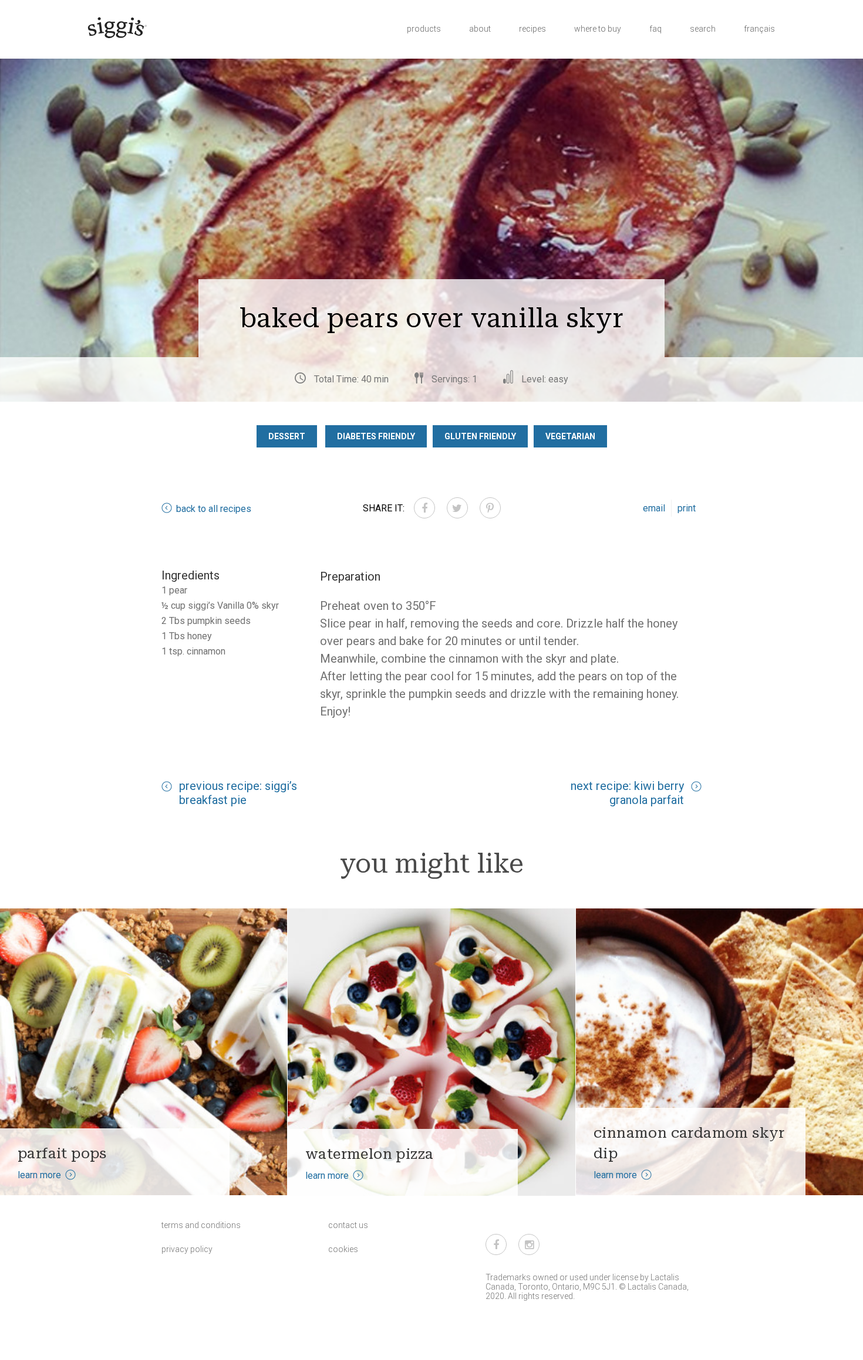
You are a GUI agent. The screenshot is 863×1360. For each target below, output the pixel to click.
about (480, 28)
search (703, 28)
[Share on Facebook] (424, 507)
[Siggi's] (116, 27)
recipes (532, 28)
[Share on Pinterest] (490, 507)
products (424, 28)
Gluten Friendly (480, 436)
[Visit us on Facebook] (496, 1244)
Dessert (286, 436)
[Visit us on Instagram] (529, 1244)
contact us (348, 1225)
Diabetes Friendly (376, 436)
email (654, 508)
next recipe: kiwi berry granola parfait (627, 793)
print (686, 508)
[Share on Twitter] (457, 507)
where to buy (597, 28)
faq (655, 28)
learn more (39, 1175)
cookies (343, 1249)
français (759, 28)
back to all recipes (213, 508)
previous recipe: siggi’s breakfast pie (238, 793)
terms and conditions (201, 1225)
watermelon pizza (369, 1153)
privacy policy (187, 1249)
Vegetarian (570, 436)
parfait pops (62, 1153)
